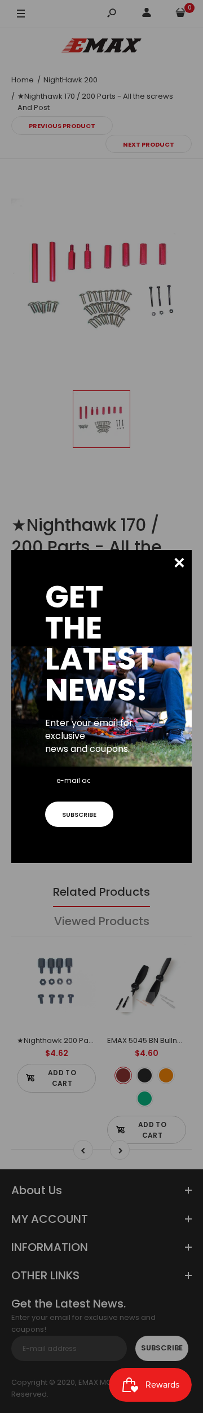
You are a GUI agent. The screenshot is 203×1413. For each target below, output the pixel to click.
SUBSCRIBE (79, 814)
